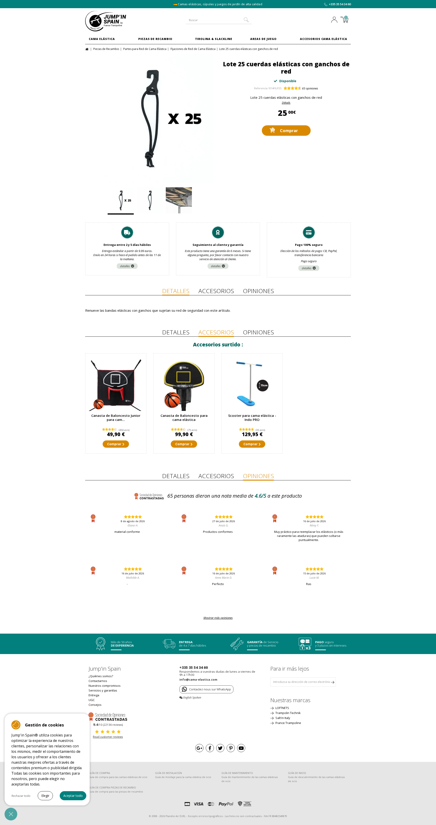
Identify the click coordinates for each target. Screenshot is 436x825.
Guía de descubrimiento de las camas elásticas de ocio (316, 779)
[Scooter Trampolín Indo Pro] (252, 384)
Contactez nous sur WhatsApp (210, 689)
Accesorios (216, 291)
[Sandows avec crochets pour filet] (150, 201)
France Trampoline (288, 723)
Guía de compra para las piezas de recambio (116, 791)
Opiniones (258, 291)
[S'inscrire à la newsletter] (332, 682)
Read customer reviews (108, 737)
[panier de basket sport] (184, 384)
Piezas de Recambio (155, 39)
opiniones (310, 88)
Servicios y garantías (103, 690)
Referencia (261, 88)
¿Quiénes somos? (101, 676)
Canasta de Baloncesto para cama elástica (184, 417)
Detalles (175, 291)
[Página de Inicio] (87, 49)
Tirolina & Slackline (213, 39)
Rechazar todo (21, 796)
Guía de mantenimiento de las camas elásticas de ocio (249, 779)
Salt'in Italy (282, 718)
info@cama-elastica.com (198, 679)
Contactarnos (98, 681)
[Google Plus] (199, 748)
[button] (11, 814)
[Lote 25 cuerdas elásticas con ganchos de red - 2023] (150, 118)
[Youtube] (241, 748)
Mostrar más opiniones (218, 618)
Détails (286, 103)
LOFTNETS (282, 708)
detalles (125, 266)
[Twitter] (220, 748)
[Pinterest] (231, 748)
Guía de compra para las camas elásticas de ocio (118, 777)
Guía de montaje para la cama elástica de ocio (183, 777)
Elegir (45, 795)
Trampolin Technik (288, 713)
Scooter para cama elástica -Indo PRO (252, 417)
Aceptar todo (73, 795)
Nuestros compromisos (105, 686)
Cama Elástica (102, 39)
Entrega (94, 695)
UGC (92, 700)
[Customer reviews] (108, 716)
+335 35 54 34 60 (340, 4)
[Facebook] (210, 748)
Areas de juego (263, 39)
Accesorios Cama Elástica (323, 39)
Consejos (95, 705)
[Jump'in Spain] (115, 21)
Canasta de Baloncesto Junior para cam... (115, 417)
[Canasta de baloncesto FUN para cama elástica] (116, 384)
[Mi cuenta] (335, 20)
